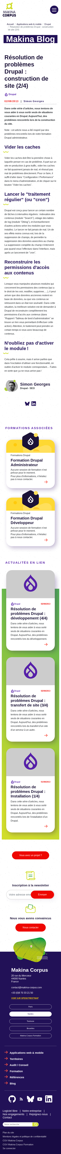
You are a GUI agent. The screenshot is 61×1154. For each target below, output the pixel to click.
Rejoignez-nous (38, 1114)
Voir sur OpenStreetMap (25, 998)
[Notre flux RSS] (21, 1099)
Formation (16, 1071)
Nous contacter (30, 927)
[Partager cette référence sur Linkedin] (33, 403)
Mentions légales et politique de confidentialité (24, 1136)
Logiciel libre (10, 1110)
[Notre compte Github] (12, 1099)
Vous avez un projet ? (30, 855)
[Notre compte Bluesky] (30, 1099)
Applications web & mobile (29, 24)
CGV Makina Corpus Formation (18, 1144)
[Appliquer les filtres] (35, 1124)
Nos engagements (13, 1114)
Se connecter (9, 1148)
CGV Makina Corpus (13, 1140)
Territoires (16, 1059)
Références (17, 1077)
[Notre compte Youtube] (39, 1099)
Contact (7, 1117)
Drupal (47, 24)
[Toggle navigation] (54, 10)
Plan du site (8, 1132)
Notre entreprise (31, 1110)
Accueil (10, 24)
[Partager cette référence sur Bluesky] (27, 404)
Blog (13, 1083)
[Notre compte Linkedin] (49, 1099)
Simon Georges (34, 101)
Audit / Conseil (19, 1065)
